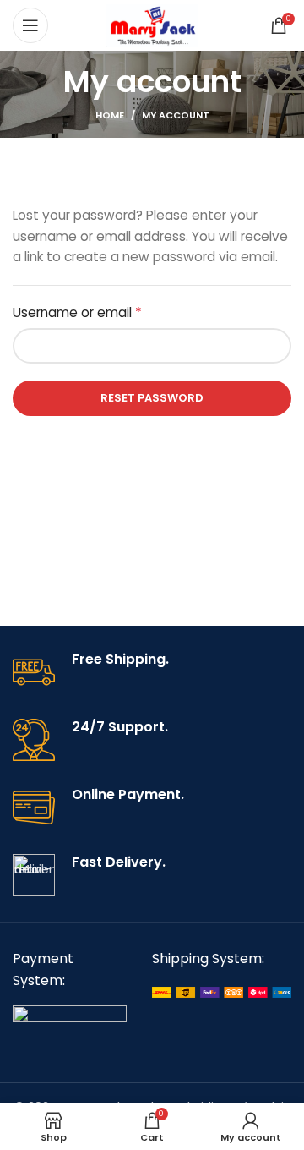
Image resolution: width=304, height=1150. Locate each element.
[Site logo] (152, 24)
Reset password (152, 398)
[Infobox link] (152, 672)
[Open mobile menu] (30, 25)
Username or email (105, 312)
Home (109, 115)
